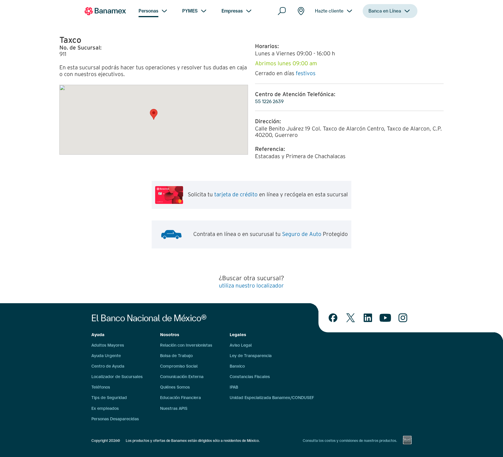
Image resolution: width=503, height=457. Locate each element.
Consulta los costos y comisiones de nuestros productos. (350, 440)
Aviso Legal (241, 345)
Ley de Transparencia (251, 355)
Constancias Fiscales (250, 376)
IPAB (234, 387)
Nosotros (169, 334)
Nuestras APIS (173, 408)
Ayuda (98, 334)
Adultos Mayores (107, 345)
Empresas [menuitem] (232, 10)
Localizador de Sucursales (117, 376)
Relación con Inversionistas (186, 345)
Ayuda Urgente (106, 355)
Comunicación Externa (181, 376)
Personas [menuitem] (148, 10)
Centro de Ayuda (107, 366)
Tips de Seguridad (109, 397)
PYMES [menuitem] (190, 10)
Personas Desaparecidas (115, 419)
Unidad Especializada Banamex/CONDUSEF (272, 397)
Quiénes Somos (175, 387)
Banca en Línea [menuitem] (385, 10)
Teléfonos (100, 387)
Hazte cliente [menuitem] (329, 10)
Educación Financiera (180, 397)
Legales (238, 334)
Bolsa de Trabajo (176, 355)
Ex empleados (105, 408)
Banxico (237, 366)
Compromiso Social (179, 366)
